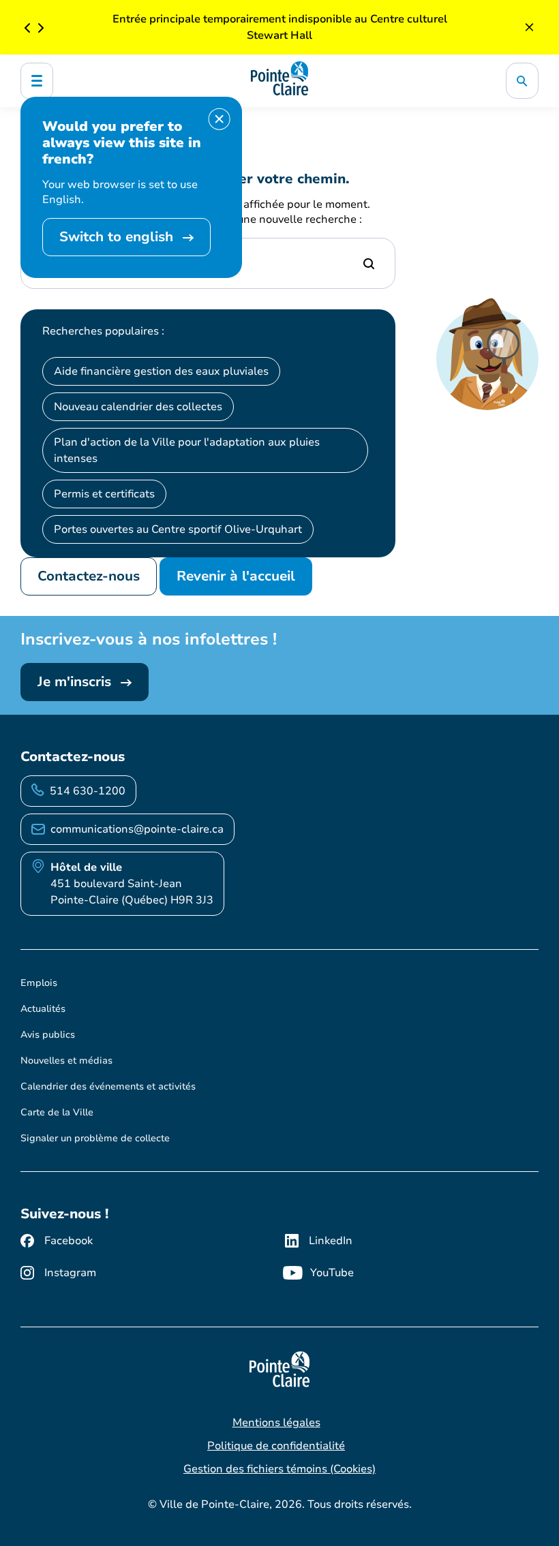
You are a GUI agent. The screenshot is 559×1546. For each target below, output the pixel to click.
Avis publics (47, 1034)
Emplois (38, 982)
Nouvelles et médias (66, 1060)
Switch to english (118, 237)
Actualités (42, 1008)
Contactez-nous (88, 576)
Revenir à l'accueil (236, 576)
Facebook (68, 1240)
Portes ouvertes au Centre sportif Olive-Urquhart (178, 529)
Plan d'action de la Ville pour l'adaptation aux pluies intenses (187, 450)
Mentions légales (276, 1422)
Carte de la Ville (56, 1112)
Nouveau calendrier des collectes (138, 406)
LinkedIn (330, 1240)
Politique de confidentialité (276, 1445)
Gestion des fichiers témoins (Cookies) (279, 1469)
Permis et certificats (104, 493)
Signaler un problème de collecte (95, 1138)
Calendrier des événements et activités (108, 1086)
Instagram (70, 1272)
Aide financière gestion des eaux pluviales (161, 371)
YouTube (332, 1272)
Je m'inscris (76, 681)
